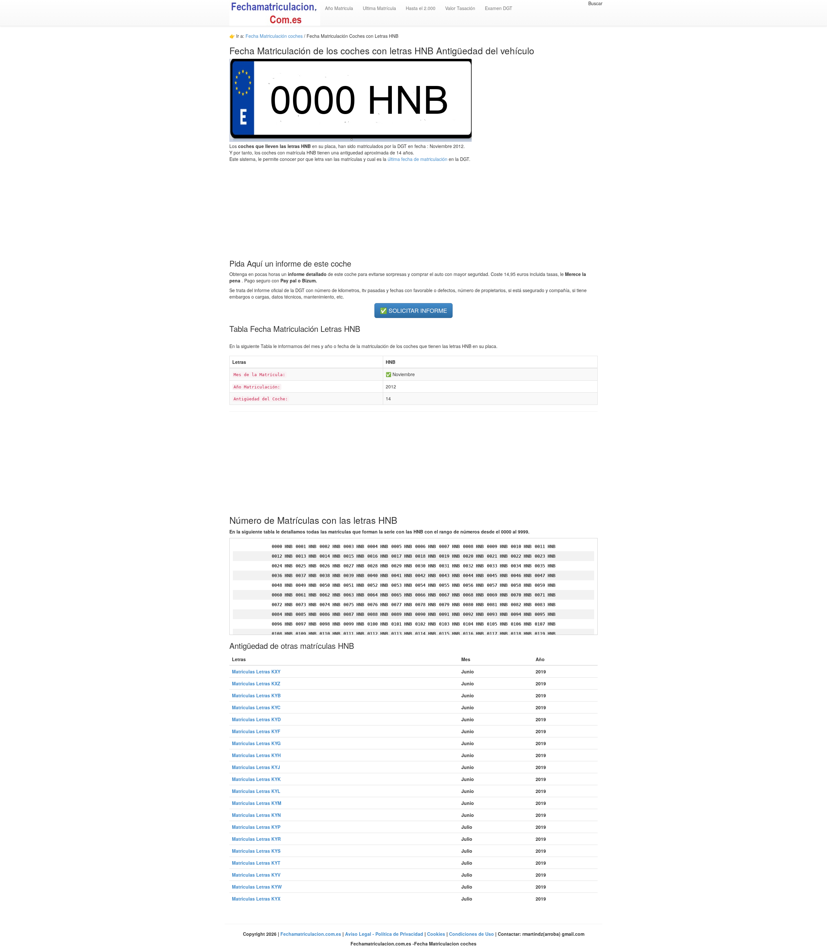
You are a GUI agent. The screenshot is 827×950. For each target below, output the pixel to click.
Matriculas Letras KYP (256, 827)
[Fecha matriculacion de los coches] (274, 13)
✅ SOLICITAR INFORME (413, 310)
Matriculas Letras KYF (256, 731)
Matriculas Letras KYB (256, 695)
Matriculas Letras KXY (256, 671)
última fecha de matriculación (416, 159)
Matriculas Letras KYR (256, 839)
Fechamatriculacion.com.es (311, 934)
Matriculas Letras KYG (256, 743)
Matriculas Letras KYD (256, 719)
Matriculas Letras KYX (256, 898)
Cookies (436, 934)
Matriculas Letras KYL (256, 791)
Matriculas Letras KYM (256, 803)
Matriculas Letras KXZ (256, 683)
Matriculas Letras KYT (256, 863)
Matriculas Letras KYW (257, 886)
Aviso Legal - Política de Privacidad (384, 934)
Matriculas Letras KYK (256, 779)
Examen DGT (498, 8)
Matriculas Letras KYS (256, 851)
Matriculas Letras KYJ (256, 767)
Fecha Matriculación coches (274, 36)
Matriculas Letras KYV (256, 874)
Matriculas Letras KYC (256, 707)
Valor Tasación (460, 8)
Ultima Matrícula (379, 8)
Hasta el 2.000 (420, 8)
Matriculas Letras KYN (256, 815)
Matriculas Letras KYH (256, 755)
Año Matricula (339, 8)
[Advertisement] (413, 207)
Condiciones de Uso (472, 934)
